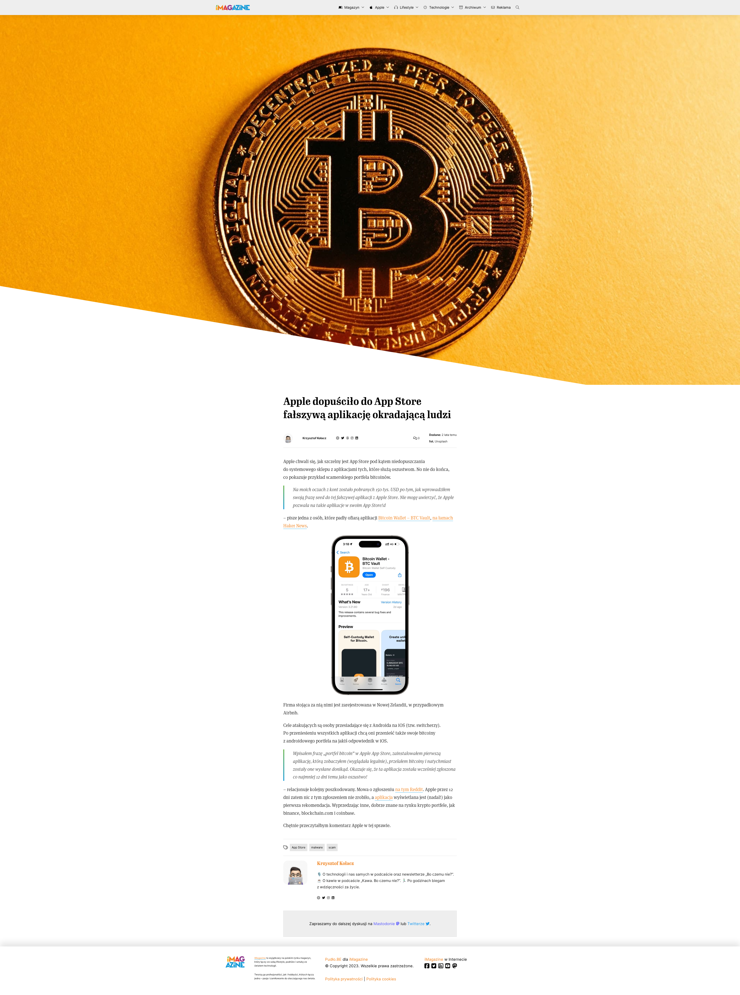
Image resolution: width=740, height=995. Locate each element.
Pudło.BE (333, 959)
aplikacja (384, 797)
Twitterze (416, 923)
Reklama (503, 7)
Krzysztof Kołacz (314, 438)
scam (332, 847)
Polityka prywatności (344, 979)
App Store (298, 847)
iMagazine (260, 957)
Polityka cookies (381, 979)
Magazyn (351, 7)
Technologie (438, 7)
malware (317, 847)
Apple (379, 7)
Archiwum (472, 7)
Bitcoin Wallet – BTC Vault (404, 517)
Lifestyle (406, 7)
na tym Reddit (409, 789)
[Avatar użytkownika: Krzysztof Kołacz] (295, 873)
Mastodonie (384, 923)
